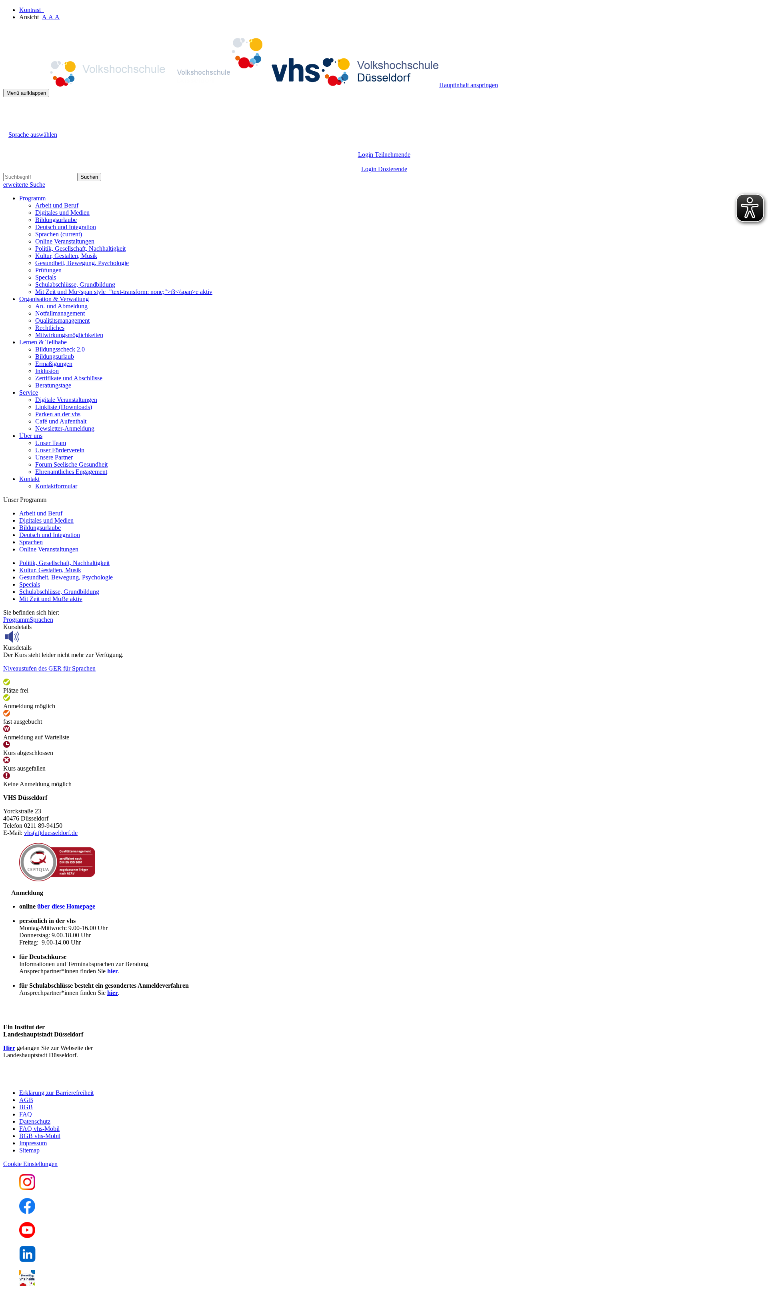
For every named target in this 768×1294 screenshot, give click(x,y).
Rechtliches (49, 327)
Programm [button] (32, 198)
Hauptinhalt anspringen (468, 85)
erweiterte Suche (24, 184)
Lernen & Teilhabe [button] (43, 342)
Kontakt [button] (29, 478)
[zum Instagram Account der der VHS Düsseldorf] (27, 1187)
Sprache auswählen (32, 134)
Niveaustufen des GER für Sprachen (49, 668)
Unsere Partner (54, 457)
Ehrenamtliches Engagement (71, 471)
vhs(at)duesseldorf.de (51, 832)
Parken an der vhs (57, 414)
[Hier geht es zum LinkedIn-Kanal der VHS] (27, 1259)
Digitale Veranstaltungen (66, 399)
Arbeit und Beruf (56, 205)
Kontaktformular (56, 486)
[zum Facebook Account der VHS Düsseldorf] (27, 1211)
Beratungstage (53, 385)
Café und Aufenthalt (60, 421)
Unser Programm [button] (24, 499)
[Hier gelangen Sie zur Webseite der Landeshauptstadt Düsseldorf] (59, 1079)
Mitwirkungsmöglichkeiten (69, 334)
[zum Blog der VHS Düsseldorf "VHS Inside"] (27, 1283)
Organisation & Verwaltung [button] (54, 299)
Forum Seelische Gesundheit (71, 464)
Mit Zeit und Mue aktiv (50, 598)
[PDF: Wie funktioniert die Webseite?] (10, 109)
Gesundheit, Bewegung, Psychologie (82, 263)
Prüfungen (48, 270)
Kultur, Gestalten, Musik (66, 255)
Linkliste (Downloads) (63, 406)
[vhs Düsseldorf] (221, 85)
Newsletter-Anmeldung (64, 428)
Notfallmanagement (60, 313)
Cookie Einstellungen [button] (30, 1163)
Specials (45, 277)
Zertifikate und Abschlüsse (68, 378)
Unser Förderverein (59, 450)
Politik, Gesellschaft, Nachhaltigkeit (80, 248)
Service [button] (28, 392)
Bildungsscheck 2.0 (60, 349)
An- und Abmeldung (61, 306)
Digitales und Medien (62, 212)
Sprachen (58, 234)
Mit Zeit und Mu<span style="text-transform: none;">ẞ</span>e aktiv (123, 291)
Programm (16, 619)
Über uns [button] (30, 435)
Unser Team (50, 442)
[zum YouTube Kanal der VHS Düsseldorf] (27, 1235)
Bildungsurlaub (54, 356)
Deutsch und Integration (65, 227)
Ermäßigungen (53, 363)
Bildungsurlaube (56, 219)
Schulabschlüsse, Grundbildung (75, 284)
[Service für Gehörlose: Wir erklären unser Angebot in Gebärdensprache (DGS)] (10, 125)
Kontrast (31, 9)
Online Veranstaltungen (64, 241)
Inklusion (47, 370)
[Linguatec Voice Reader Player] (30, 637)
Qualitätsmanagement (62, 320)
